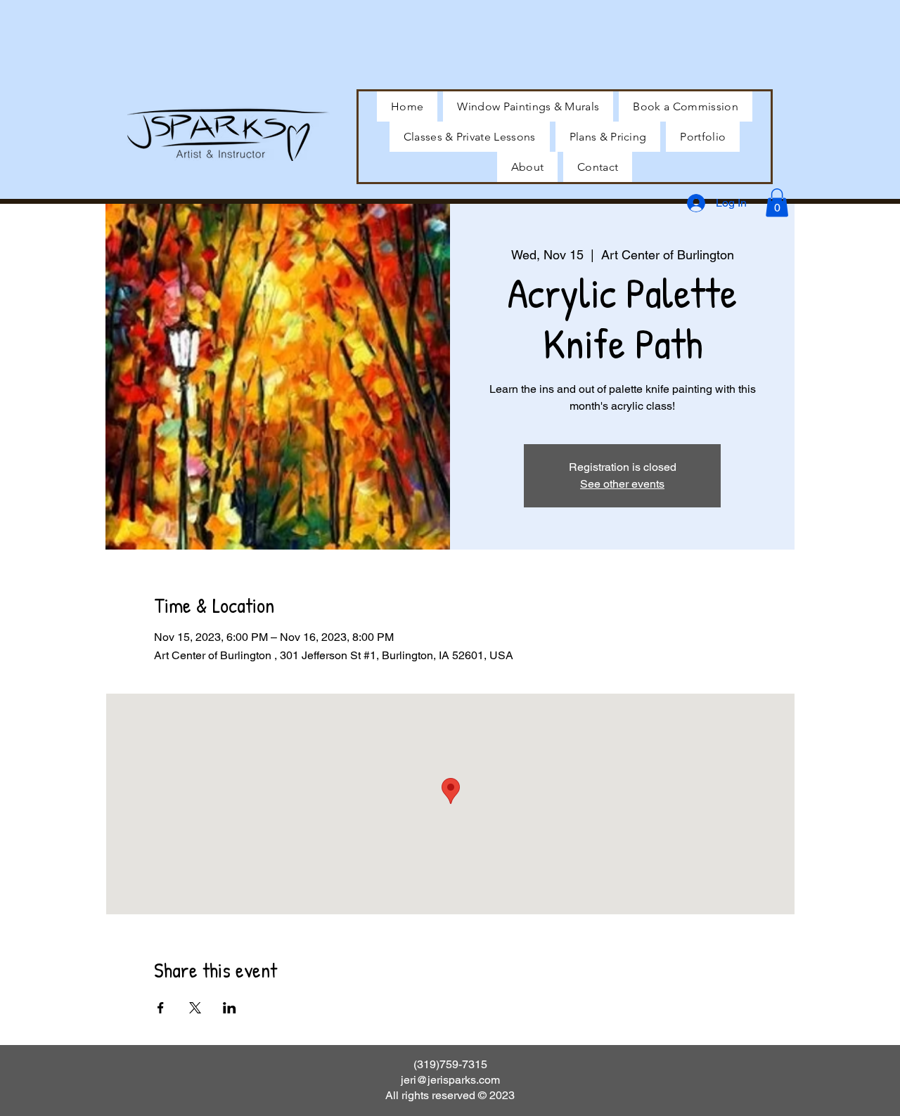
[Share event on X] (195, 1007)
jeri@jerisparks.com (450, 1079)
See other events (622, 484)
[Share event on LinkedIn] (229, 1007)
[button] (703, 137)
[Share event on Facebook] (160, 1007)
